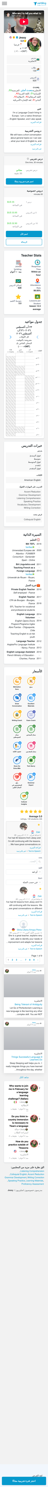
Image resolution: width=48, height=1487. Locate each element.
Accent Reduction (36, 1174)
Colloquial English (18, 1174)
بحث (40, 857)
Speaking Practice (16, 1180)
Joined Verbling (18, 268)
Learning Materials (34, 1180)
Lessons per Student (35, 302)
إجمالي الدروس (15, 285)
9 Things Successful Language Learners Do (26, 1058)
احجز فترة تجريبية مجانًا (24, 1481)
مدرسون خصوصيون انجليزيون (29, 1190)
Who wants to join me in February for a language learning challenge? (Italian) (18, 1092)
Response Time (36, 268)
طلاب (33, 67)
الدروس (33, 77)
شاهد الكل (24, 1077)
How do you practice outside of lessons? (18, 1144)
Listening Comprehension (32, 1170)
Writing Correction (35, 1177)
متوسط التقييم (15, 300)
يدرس (33, 58)
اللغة (40, 867)
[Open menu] (4, 4)
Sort (40, 878)
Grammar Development (15, 1177)
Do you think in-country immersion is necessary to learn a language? (18, 1121)
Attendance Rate (35, 286)
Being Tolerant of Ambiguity (28, 1004)
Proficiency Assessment (33, 1183)
